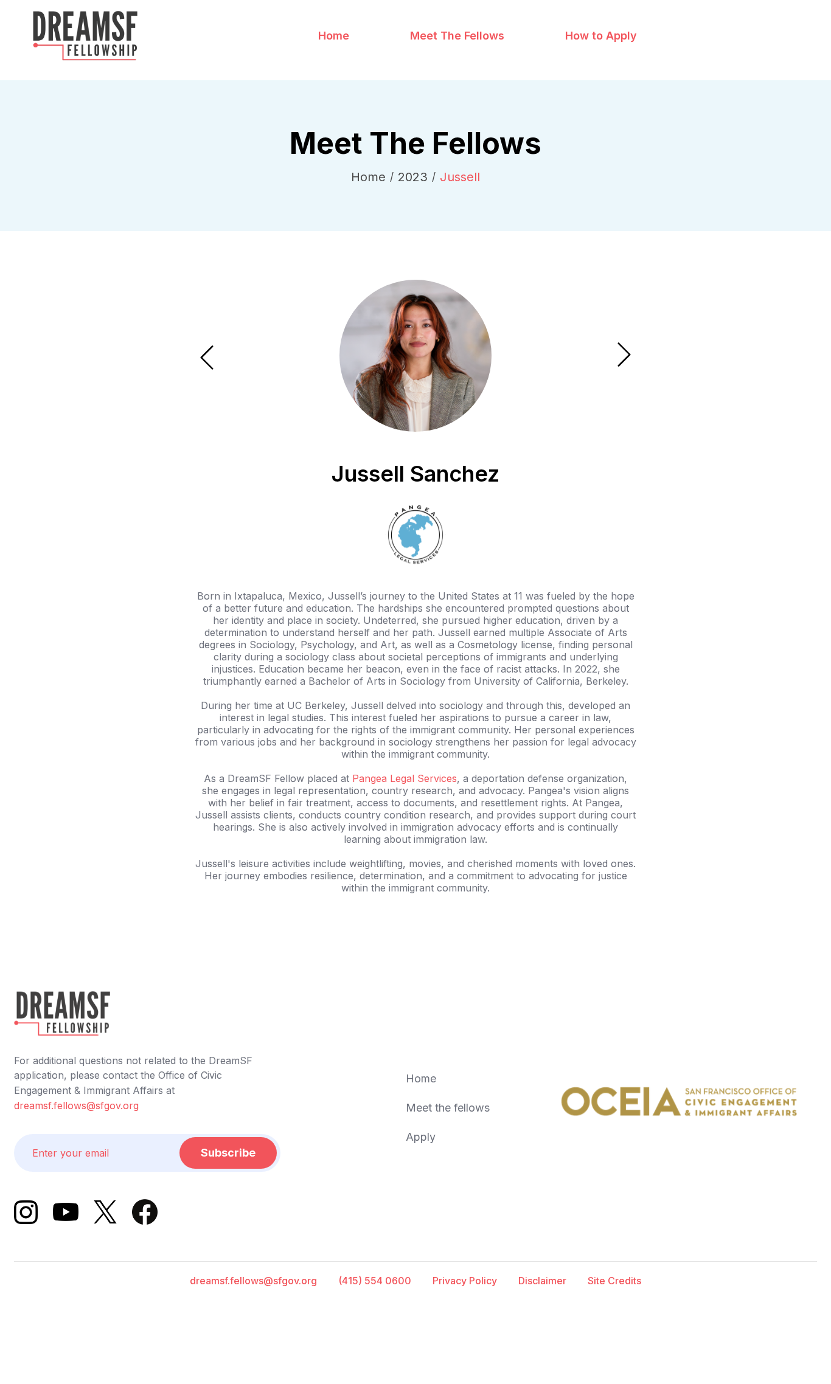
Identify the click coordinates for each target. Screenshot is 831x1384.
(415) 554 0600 (374, 1280)
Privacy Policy (465, 1280)
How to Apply (601, 35)
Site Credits (614, 1280)
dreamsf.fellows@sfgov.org (76, 1105)
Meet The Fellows (457, 35)
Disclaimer (542, 1280)
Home (333, 35)
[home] (85, 35)
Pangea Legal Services (404, 778)
